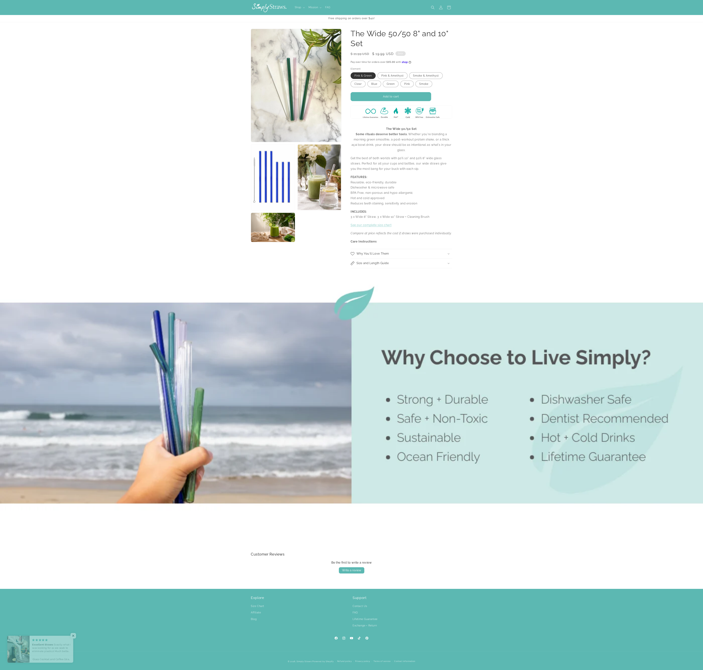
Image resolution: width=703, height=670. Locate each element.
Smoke (423, 83)
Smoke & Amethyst (426, 75)
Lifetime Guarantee (365, 619)
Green (391, 83)
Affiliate (256, 612)
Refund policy (344, 661)
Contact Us (360, 606)
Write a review (351, 570)
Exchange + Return (365, 625)
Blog (254, 619)
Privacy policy (362, 661)
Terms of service (382, 661)
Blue (374, 83)
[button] (299, 7)
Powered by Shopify (323, 661)
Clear (358, 83)
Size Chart (257, 606)
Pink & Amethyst (392, 75)
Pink (407, 83)
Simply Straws (304, 661)
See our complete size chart (371, 225)
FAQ (355, 612)
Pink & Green (363, 75)
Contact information (404, 661)
